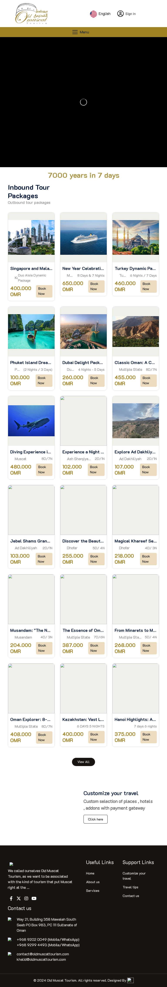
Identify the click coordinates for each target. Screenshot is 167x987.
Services (92, 890)
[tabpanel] (83, 489)
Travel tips (130, 887)
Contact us (131, 895)
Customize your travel (134, 876)
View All (83, 762)
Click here (95, 819)
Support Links (138, 862)
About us (93, 881)
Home (90, 873)
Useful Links (100, 862)
